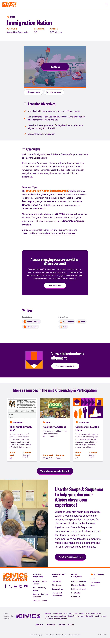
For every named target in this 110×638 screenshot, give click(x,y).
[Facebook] (5, 586)
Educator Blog (57, 589)
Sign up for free (55, 285)
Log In (93, 578)
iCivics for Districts (78, 581)
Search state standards (65, 366)
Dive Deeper (57, 585)
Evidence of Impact (78, 589)
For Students (99, 574)
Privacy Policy (61, 635)
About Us (39, 624)
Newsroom (51, 624)
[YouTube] (26, 586)
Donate (71, 624)
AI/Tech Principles (74, 635)
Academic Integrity (35, 635)
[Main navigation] (106, 4)
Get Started (56, 581)
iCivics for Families (78, 585)
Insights (62, 624)
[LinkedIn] (15, 586)
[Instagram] (20, 586)
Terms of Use (49, 635)
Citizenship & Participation (17, 32)
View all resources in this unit (55, 470)
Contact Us (75, 596)
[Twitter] (10, 586)
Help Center (76, 593)
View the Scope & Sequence (70, 556)
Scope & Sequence (40, 600)
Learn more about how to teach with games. (54, 233)
